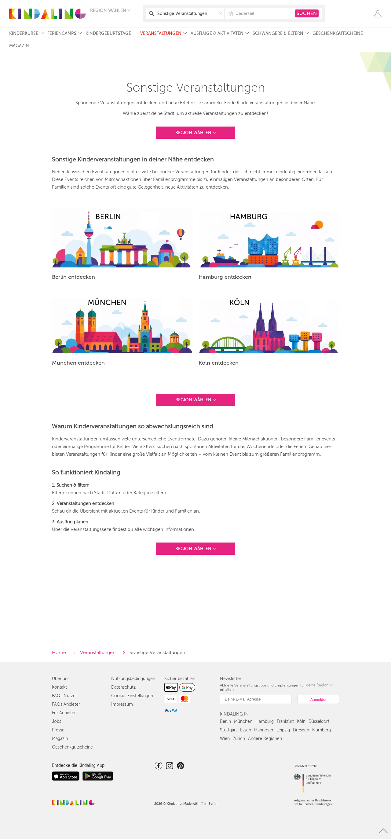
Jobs (56, 721)
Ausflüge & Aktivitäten (217, 33)
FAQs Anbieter (66, 704)
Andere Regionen (265, 738)
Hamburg (264, 721)
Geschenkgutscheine (337, 33)
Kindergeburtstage (108, 33)
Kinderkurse (23, 33)
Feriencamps (61, 33)
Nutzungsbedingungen (133, 678)
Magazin (19, 45)
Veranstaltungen (160, 33)
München (243, 721)
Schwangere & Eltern (278, 33)
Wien (225, 738)
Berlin (225, 721)
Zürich (239, 738)
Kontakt (59, 687)
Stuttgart (228, 730)
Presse (58, 730)
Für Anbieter (64, 713)
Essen (245, 730)
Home (59, 652)
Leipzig (283, 730)
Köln (301, 721)
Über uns (60, 678)
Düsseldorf (319, 721)
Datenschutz (123, 687)
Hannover (263, 730)
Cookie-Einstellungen (132, 696)
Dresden (301, 730)
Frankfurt (285, 721)
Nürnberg (321, 730)
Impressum (122, 704)
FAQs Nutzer (64, 696)
